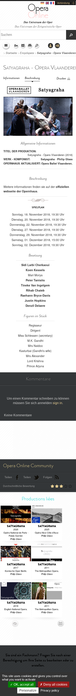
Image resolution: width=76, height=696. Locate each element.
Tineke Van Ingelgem (35, 285)
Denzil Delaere (35, 306)
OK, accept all (23, 684)
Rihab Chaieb (35, 290)
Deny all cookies (55, 684)
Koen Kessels (35, 270)
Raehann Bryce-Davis (35, 295)
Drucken (61, 78)
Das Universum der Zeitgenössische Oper (38, 26)
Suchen (37, 46)
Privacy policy (50, 690)
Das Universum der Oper (38, 22)
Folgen (47, 477)
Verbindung (63, 3)
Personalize (27, 690)
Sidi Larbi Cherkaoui (35, 265)
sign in (57, 403)
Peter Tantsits (35, 280)
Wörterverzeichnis (30, 46)
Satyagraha (48, 159)
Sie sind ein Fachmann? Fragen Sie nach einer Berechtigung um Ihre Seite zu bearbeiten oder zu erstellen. (38, 660)
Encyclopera (27, 53)
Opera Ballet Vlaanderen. (57, 163)
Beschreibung (32, 78)
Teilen (8, 477)
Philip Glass (65, 159)
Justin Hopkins (35, 300)
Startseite (11, 53)
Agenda (23, 46)
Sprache (16, 46)
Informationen (11, 78)
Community (57, 46)
